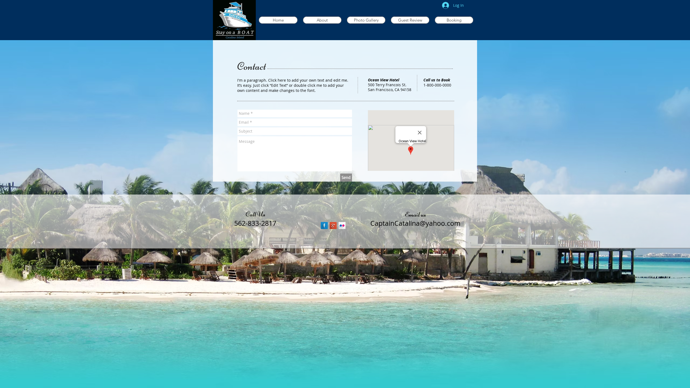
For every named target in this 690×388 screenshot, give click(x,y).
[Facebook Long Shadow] (324, 225)
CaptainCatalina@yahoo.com (415, 223)
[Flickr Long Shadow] (342, 225)
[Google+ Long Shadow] (333, 225)
